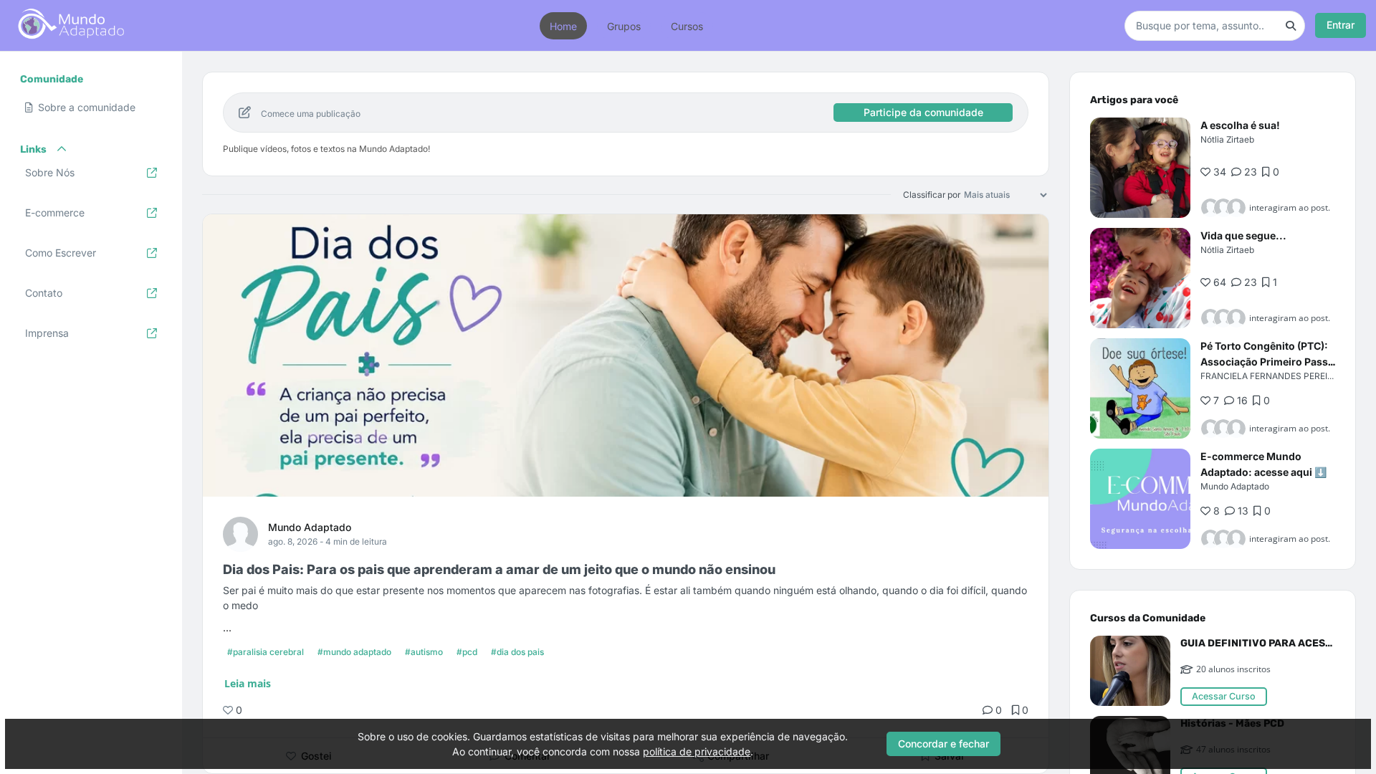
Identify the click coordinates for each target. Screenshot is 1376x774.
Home (563, 25)
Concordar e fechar (943, 743)
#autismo (424, 651)
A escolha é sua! (1240, 125)
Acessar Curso (1224, 696)
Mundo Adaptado (309, 527)
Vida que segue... (1243, 235)
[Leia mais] (1140, 168)
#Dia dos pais (517, 651)
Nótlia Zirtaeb (1227, 139)
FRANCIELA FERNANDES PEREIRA (1269, 376)
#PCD (467, 651)
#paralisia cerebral (265, 651)
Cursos (687, 25)
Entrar (1340, 25)
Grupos (624, 25)
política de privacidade (696, 751)
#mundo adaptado (354, 651)
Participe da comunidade (923, 112)
